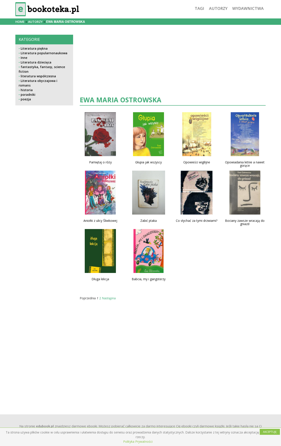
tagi (199, 8)
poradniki (28, 94)
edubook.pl (45, 426)
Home (20, 22)
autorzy (218, 8)
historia (27, 90)
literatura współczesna (38, 76)
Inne (24, 58)
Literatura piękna (34, 48)
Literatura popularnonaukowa (44, 53)
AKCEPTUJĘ (270, 432)
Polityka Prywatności (138, 441)
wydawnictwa (248, 8)
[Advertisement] (44, 254)
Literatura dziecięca (36, 62)
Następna (109, 298)
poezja (26, 99)
